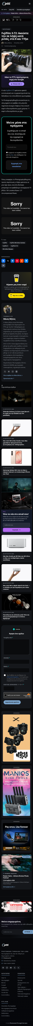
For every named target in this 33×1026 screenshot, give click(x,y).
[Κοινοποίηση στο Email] (3, 265)
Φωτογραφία (6, 29)
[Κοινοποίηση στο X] (8, 261)
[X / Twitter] (5, 371)
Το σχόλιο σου (8, 637)
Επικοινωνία (7, 958)
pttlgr (12, 155)
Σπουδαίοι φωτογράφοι (23, 9)
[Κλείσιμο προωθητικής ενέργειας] (29, 494)
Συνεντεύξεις (5, 995)
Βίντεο (3, 983)
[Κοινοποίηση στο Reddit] (22, 261)
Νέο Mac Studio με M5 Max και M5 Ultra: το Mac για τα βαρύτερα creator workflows (16, 558)
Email (6, 666)
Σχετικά (20, 980)
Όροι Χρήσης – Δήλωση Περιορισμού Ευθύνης (24, 989)
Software (4, 987)
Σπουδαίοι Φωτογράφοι (8, 1006)
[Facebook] (8, 371)
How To (3, 978)
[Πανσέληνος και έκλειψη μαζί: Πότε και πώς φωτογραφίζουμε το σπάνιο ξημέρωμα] (16, 601)
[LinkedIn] (16, 371)
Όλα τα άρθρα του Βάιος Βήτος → (12, 375)
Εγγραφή (15, 530)
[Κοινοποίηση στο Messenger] (26, 261)
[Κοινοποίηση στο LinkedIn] (12, 261)
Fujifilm (5, 243)
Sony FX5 (11, 9)
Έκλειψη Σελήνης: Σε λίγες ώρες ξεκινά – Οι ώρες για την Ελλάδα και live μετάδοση (16, 413)
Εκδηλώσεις (5, 990)
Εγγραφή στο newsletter (16, 165)
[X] (14, 967)
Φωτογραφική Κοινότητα (8, 1008)
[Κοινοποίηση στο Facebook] (3, 261)
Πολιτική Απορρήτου (13, 677)
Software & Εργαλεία (7, 1011)
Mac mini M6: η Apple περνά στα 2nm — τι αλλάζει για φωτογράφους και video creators (16, 587)
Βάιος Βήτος (8, 43)
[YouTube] (10, 967)
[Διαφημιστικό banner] (16, 21)
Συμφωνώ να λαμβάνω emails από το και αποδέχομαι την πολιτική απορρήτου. (16, 155)
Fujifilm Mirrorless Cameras (17, 243)
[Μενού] (30, 4)
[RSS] (18, 967)
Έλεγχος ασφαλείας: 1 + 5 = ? (14, 684)
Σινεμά (3, 985)
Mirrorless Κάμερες (8, 249)
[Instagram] (12, 371)
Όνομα (7, 658)
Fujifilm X (5, 246)
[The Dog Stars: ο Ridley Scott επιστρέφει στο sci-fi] (16, 486)
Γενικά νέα (4, 992)
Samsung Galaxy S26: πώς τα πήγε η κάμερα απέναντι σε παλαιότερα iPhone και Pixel (16, 472)
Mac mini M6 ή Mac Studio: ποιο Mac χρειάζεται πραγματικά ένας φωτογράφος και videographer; (15, 442)
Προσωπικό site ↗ (8, 378)
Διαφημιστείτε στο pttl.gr (23, 984)
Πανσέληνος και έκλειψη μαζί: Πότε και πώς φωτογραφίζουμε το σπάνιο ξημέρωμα (16, 616)
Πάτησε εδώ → (17, 84)
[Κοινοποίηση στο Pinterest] (17, 261)
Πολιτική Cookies (23, 996)
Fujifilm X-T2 (10, 90)
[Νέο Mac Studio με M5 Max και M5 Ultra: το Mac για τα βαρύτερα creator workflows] (16, 543)
